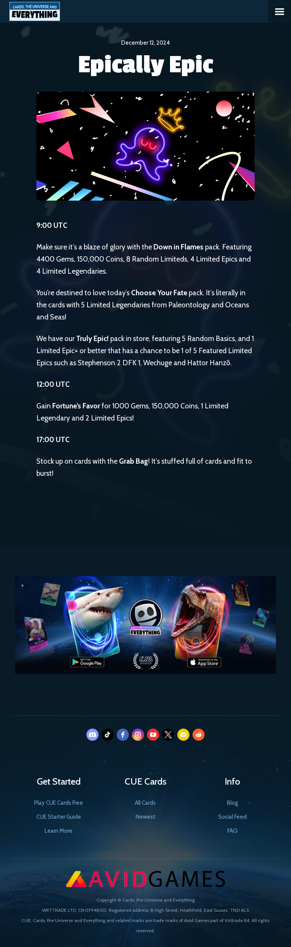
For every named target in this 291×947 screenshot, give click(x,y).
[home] (30, 10)
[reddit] (198, 735)
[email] (183, 735)
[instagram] (138, 735)
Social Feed (232, 816)
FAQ (232, 830)
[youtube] (153, 735)
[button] (279, 11)
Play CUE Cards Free (58, 802)
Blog (232, 802)
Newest (145, 816)
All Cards (145, 802)
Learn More (58, 830)
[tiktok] (108, 735)
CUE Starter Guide (58, 816)
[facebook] (123, 735)
